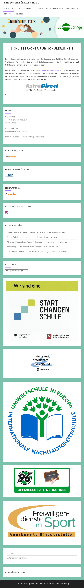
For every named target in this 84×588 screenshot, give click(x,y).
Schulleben (71, 8)
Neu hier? (19, 14)
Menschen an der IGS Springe (29, 8)
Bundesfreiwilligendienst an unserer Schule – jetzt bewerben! (32, 237)
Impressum (11, 553)
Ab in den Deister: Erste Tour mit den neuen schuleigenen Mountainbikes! (37, 242)
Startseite (8, 8)
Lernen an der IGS (53, 8)
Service (7, 14)
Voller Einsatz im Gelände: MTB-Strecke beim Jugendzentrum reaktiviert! (37, 251)
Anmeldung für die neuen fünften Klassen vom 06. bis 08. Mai (32, 247)
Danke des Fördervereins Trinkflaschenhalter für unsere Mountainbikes (36, 232)
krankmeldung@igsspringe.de (34, 137)
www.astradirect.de (50, 70)
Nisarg (66, 583)
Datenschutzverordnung (17, 558)
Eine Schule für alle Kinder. (21, 2)
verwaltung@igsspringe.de (16, 131)
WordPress (49, 583)
